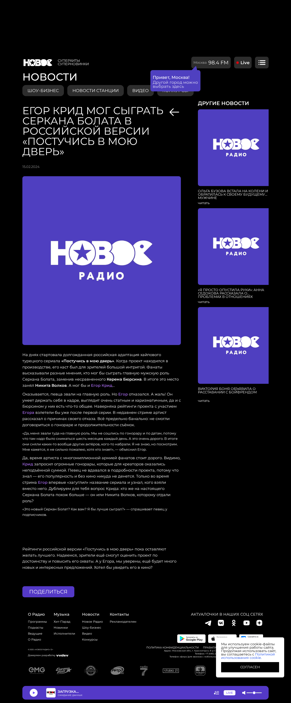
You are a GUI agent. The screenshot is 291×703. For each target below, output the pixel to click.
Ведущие (35, 633)
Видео (87, 633)
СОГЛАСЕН (250, 667)
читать (204, 203)
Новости (90, 614)
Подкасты (35, 627)
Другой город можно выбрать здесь (175, 84)
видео (140, 90)
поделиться (48, 592)
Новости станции (95, 90)
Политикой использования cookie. (248, 656)
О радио (34, 639)
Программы (37, 622)
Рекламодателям (123, 622)
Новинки (61, 627)
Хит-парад (62, 622)
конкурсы (90, 639)
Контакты (119, 614)
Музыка (61, 614)
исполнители (64, 633)
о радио (36, 614)
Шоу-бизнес (43, 90)
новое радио (92, 622)
